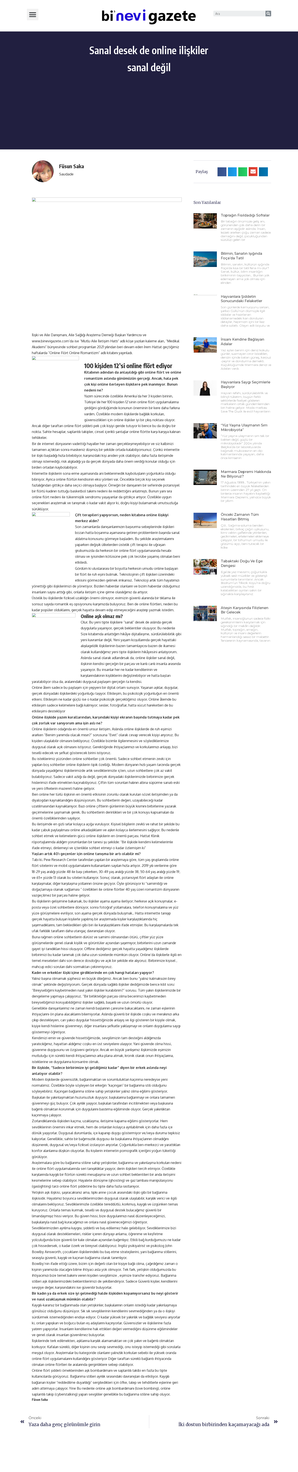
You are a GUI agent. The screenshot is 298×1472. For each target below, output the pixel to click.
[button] (32, 14)
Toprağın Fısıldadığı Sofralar (245, 215)
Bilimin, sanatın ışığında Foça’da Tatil (241, 255)
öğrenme (135, 1234)
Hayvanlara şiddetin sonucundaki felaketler (241, 298)
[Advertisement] (149, 118)
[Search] (268, 13)
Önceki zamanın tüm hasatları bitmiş (240, 517)
